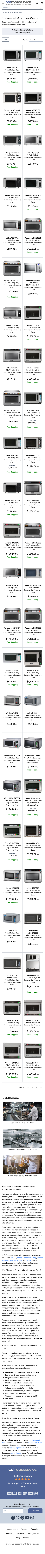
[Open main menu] (3, 3)
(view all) (23, 1487)
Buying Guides (33, 1533)
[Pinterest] (22, 1518)
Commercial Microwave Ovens (12, 12)
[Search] (41, 7)
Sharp (34, 1258)
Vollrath (13, 1260)
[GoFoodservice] (19, 3)
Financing (35, 1529)
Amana (13, 1258)
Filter (5, 39)
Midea (19, 1258)
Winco (29, 1260)
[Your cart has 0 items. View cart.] (42, 3)
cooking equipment (16, 1448)
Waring (19, 1260)
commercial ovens (35, 1443)
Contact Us (20, 1533)
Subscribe (35, 1511)
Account (24, 1529)
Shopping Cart (12, 1529)
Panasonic (27, 1258)
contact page (16, 1453)
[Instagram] (32, 1518)
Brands (26, 1538)
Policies (9, 1533)
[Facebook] (13, 1518)
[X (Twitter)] (17, 1518)
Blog (18, 1538)
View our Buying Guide (22, 32)
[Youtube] (27, 1518)
